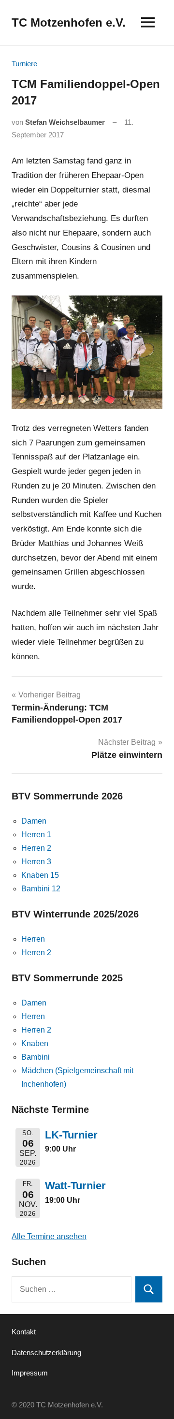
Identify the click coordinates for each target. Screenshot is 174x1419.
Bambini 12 (40, 889)
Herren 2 (36, 848)
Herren (33, 939)
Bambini (35, 1057)
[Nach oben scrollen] (154, 1399)
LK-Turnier (71, 1135)
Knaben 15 (40, 875)
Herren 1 (36, 834)
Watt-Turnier (75, 1186)
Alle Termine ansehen (49, 1236)
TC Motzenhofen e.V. (69, 22)
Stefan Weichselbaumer (65, 122)
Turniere (24, 63)
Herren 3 (36, 861)
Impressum (30, 1373)
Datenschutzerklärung (46, 1352)
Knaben (34, 1043)
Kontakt (24, 1332)
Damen (33, 821)
